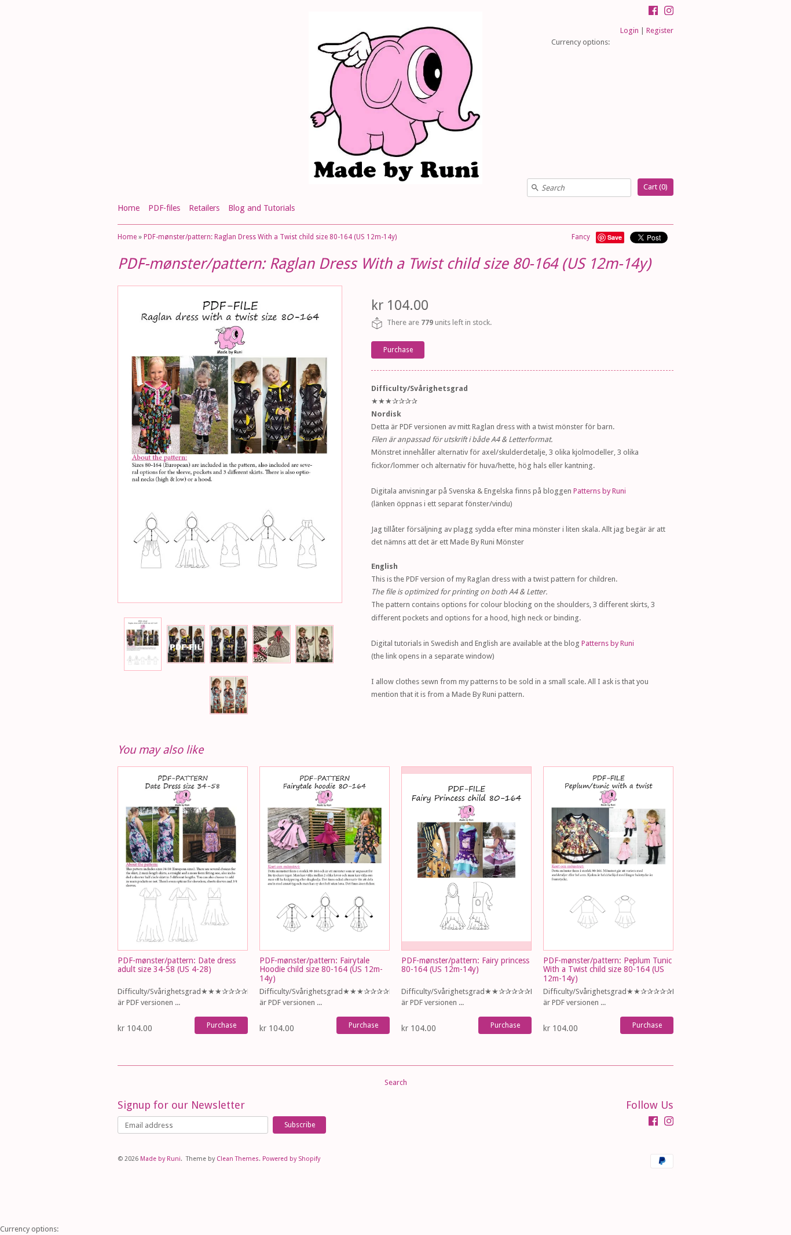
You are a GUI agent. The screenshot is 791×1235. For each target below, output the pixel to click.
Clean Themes (238, 1159)
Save (614, 237)
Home (129, 208)
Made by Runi (160, 1159)
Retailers (204, 208)
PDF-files (164, 208)
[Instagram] (668, 12)
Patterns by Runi (599, 491)
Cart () (655, 186)
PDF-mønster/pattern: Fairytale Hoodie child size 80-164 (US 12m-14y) (321, 969)
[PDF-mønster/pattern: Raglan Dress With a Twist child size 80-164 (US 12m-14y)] (142, 644)
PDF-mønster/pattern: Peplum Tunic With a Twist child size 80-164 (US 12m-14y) (607, 969)
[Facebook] (653, 12)
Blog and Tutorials (261, 208)
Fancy (581, 237)
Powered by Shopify (291, 1159)
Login (629, 30)
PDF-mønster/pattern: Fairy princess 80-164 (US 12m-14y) (465, 965)
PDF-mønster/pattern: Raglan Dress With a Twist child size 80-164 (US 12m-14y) (270, 237)
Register (659, 30)
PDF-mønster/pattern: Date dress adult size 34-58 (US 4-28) (177, 965)
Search (395, 1082)
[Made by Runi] (395, 99)
